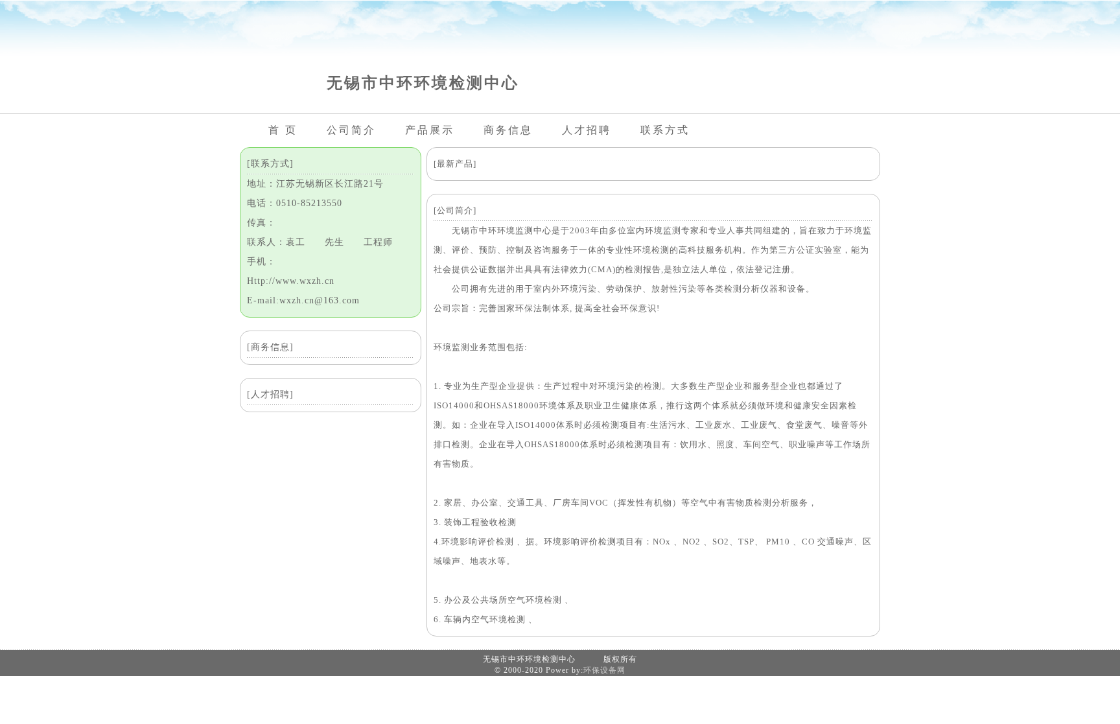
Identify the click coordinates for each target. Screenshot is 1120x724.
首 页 (283, 129)
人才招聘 (586, 129)
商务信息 (508, 129)
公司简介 (351, 129)
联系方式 (665, 129)
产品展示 (429, 129)
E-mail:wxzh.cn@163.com (303, 300)
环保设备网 (604, 670)
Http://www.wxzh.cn (290, 281)
